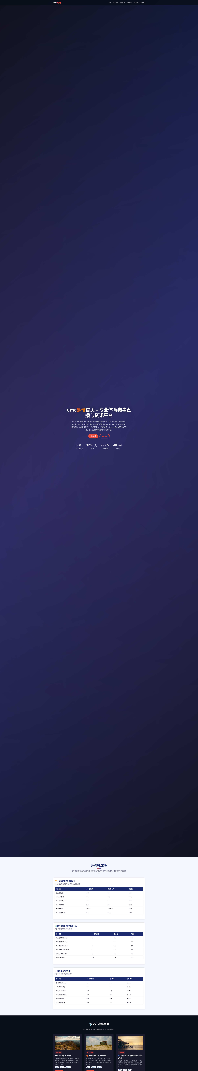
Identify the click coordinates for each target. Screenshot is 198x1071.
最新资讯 (104, 436)
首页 (110, 2)
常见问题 (142, 2)
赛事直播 (115, 2)
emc (57, 2)
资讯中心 (122, 2)
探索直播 (93, 436)
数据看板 (136, 2)
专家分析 (129, 2)
